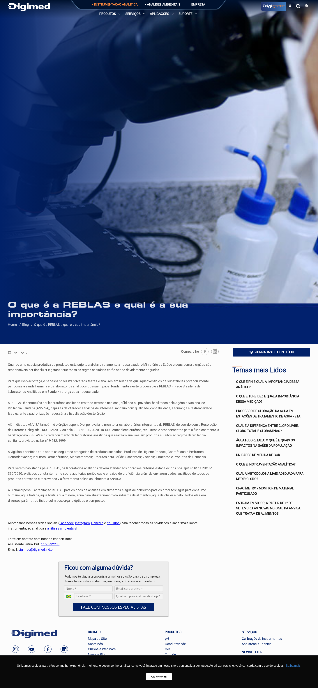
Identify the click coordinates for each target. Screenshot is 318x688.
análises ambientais (61, 528)
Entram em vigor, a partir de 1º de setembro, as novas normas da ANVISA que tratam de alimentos (268, 508)
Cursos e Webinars (102, 649)
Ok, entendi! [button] (159, 676)
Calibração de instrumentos (262, 639)
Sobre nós (95, 644)
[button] (306, 5)
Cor (167, 649)
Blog (25, 325)
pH (167, 639)
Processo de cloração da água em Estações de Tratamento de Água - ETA (268, 413)
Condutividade (175, 644)
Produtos (107, 14)
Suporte (185, 14)
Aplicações (159, 14)
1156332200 (50, 544)
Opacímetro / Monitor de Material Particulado (265, 490)
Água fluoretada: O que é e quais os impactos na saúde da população (265, 442)
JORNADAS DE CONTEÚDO (274, 352)
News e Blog (97, 654)
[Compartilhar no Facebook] (205, 351)
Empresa (198, 4)
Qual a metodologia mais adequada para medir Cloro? (269, 476)
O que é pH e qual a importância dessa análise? (267, 384)
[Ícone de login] (290, 5)
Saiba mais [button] (293, 665)
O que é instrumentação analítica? (266, 464)
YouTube (113, 523)
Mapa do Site (97, 639)
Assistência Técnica (256, 644)
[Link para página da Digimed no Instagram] (15, 649)
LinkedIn (97, 523)
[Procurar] (298, 6)
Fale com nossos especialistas (113, 607)
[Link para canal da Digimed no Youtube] (31, 649)
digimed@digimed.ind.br (36, 549)
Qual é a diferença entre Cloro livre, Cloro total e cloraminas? (267, 428)
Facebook (66, 523)
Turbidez (171, 654)
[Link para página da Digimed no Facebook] (48, 649)
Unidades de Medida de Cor (258, 455)
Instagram (82, 523)
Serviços (133, 14)
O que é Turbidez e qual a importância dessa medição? (267, 398)
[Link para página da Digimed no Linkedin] (64, 649)
